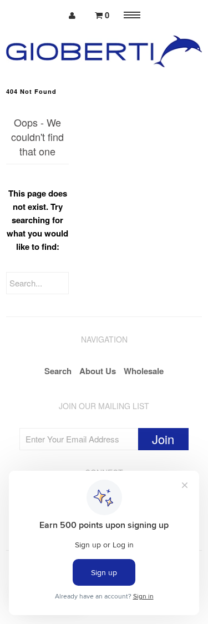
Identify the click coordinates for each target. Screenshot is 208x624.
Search (58, 371)
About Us (97, 371)
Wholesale (144, 371)
